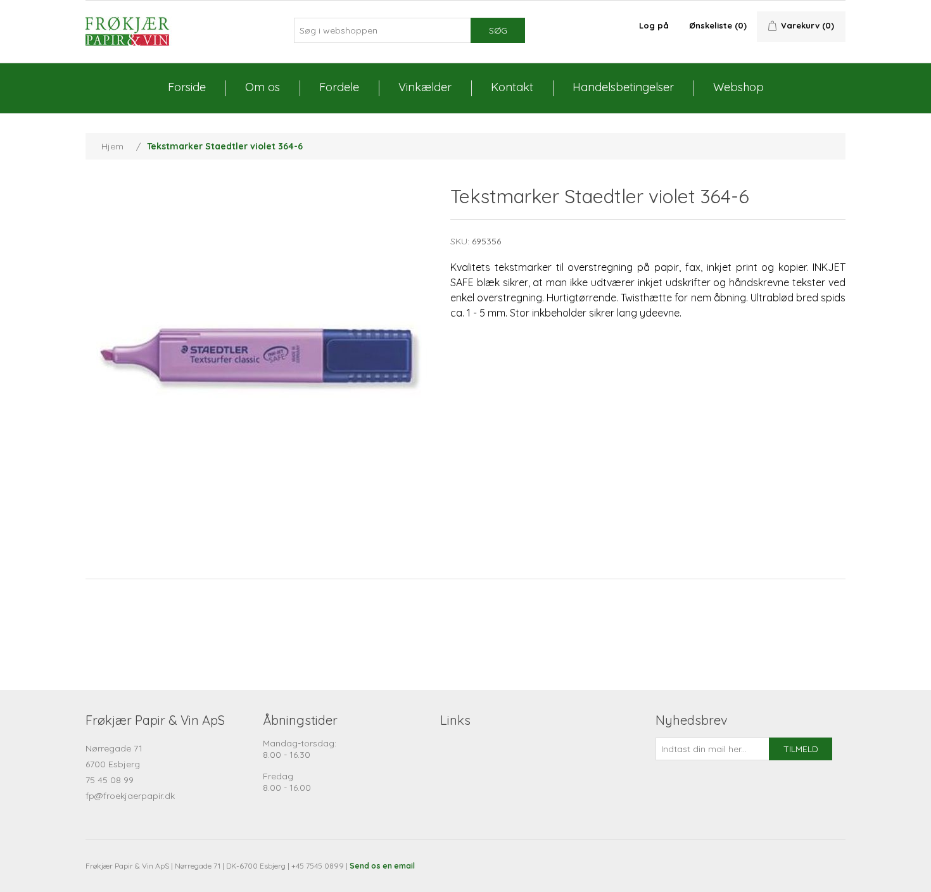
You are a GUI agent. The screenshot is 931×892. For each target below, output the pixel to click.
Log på (654, 25)
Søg (498, 30)
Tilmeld (800, 749)
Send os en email (382, 865)
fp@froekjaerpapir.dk (130, 795)
